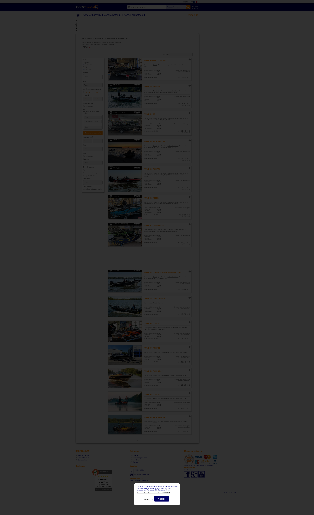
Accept (161, 498)
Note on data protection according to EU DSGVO (153, 493)
